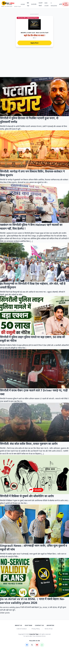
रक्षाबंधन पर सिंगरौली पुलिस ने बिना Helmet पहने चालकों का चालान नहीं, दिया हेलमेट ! (31, 226)
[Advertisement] (34, 63)
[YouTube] (37, 645)
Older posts (5, 612)
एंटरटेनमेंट (33, 4)
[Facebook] (27, 645)
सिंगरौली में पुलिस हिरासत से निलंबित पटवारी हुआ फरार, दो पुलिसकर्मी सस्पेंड (29, 120)
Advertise (50, 625)
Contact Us (39, 625)
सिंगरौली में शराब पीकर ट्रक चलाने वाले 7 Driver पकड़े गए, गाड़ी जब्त (34, 392)
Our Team (28, 625)
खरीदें (60, 4)
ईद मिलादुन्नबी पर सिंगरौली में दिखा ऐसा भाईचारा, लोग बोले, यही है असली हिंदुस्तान (32, 285)
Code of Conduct (22, 629)
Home (23, 4)
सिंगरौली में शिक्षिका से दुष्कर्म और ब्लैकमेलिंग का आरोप (27, 496)
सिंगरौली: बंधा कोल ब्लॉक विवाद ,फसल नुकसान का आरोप (29, 444)
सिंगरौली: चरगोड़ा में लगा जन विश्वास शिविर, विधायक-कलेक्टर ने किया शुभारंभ (32, 173)
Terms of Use (48, 629)
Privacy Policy (36, 629)
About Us (18, 625)
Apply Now (34, 43)
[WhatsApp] (42, 645)
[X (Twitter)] (32, 645)
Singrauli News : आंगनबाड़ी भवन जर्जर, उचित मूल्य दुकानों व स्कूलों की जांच (33, 547)
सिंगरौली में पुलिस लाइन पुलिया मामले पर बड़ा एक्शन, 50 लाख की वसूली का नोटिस (32, 339)
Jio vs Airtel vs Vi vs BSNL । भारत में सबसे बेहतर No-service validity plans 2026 (32, 601)
